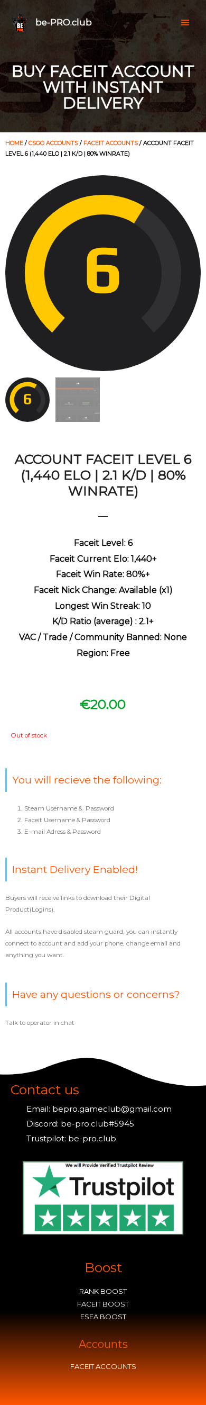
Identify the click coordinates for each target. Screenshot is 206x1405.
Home (14, 143)
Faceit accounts (110, 143)
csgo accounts (53, 143)
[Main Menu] (184, 23)
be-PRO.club (63, 22)
